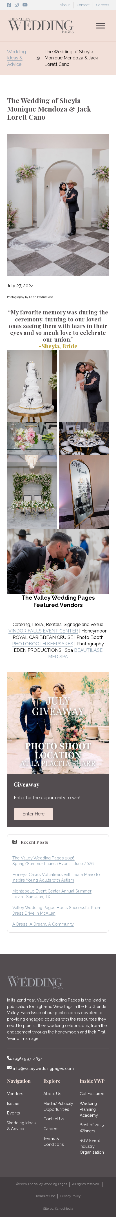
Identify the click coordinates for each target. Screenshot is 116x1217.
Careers (102, 5)
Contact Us (53, 1118)
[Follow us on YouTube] (25, 5)
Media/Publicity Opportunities (58, 1106)
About (65, 5)
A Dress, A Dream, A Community (43, 924)
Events (13, 1113)
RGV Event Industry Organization (92, 1146)
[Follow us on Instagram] (17, 5)
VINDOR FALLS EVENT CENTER (43, 631)
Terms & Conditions (53, 1141)
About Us (52, 1093)
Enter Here (33, 814)
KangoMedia (64, 1209)
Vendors (15, 1093)
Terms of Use (45, 1196)
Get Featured (92, 1093)
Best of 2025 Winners (92, 1127)
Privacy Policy (70, 1196)
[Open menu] (100, 26)
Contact (83, 5)
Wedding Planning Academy (89, 1109)
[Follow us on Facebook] (9, 5)
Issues (13, 1103)
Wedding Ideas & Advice (16, 58)
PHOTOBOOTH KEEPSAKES (42, 643)
